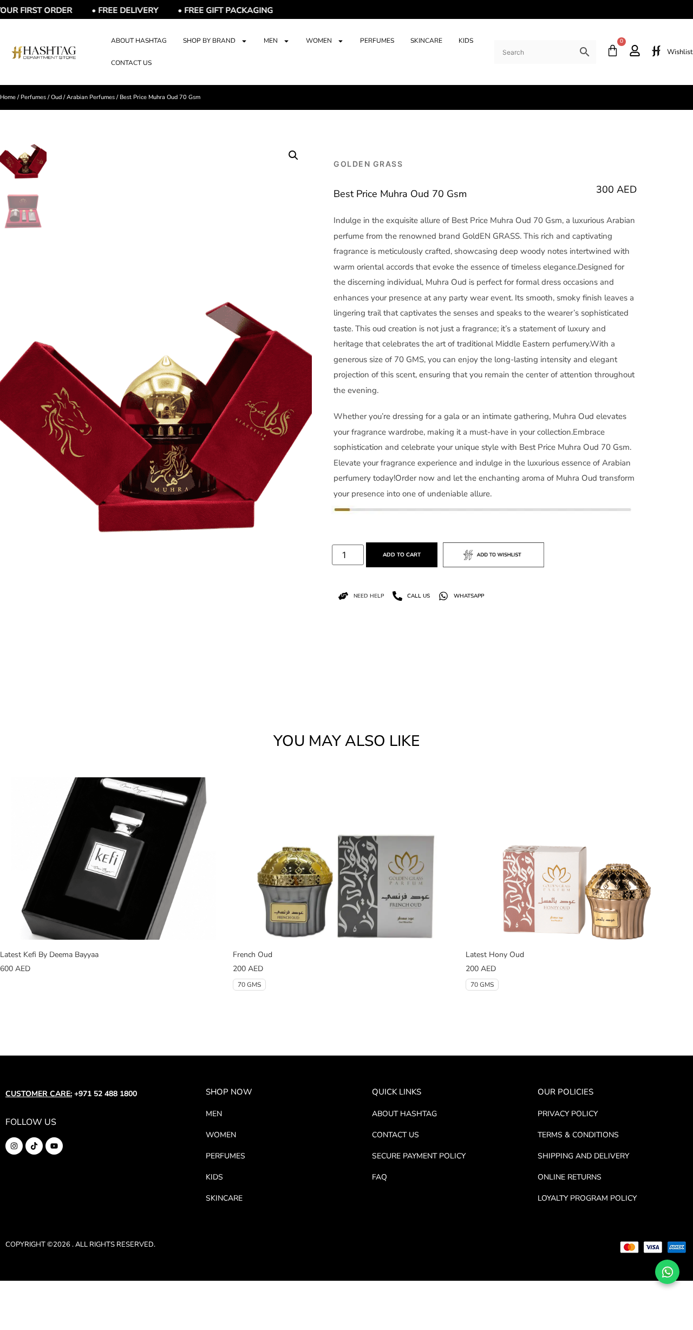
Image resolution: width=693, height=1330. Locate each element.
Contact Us (131, 62)
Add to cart (402, 555)
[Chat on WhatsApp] (667, 1272)
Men (271, 40)
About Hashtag (139, 40)
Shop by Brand (209, 40)
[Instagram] (14, 1146)
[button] (293, 155)
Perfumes (377, 40)
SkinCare (426, 40)
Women (319, 40)
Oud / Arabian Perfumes (83, 97)
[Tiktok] (34, 1146)
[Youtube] (54, 1146)
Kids (466, 40)
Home (8, 97)
